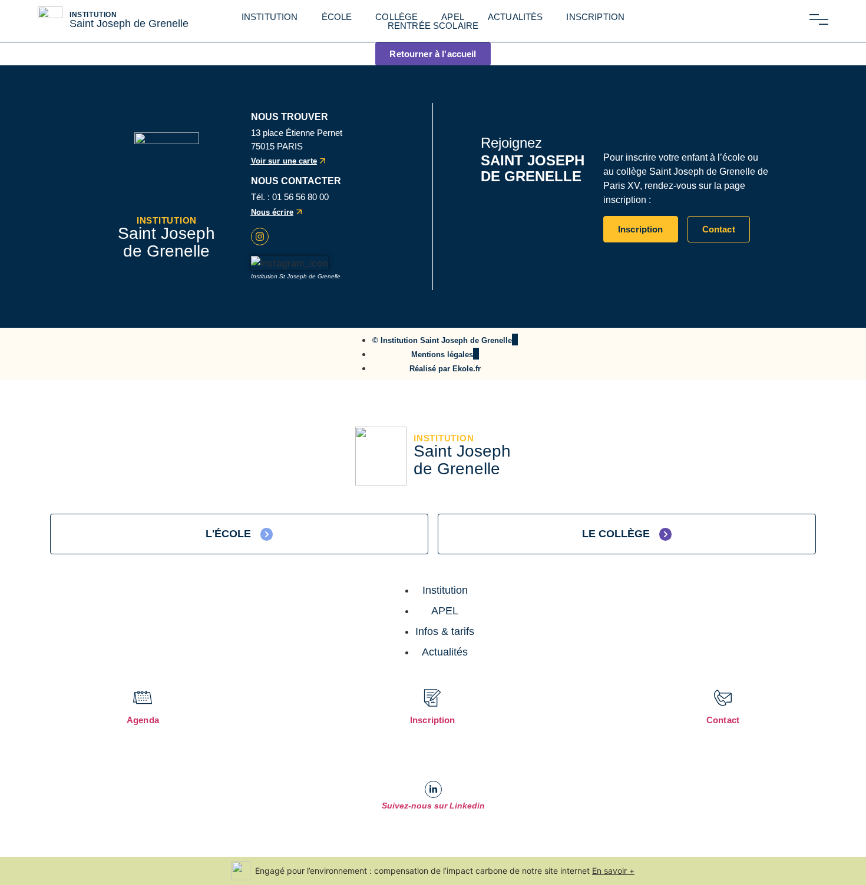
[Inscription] (432, 697)
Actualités (515, 16)
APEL (452, 16)
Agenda (143, 720)
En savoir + (613, 871)
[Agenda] (142, 697)
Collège (396, 16)
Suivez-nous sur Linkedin (433, 805)
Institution (270, 16)
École (337, 16)
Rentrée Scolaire (433, 25)
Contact (722, 720)
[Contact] (722, 697)
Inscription (595, 16)
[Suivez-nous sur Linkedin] (433, 789)
